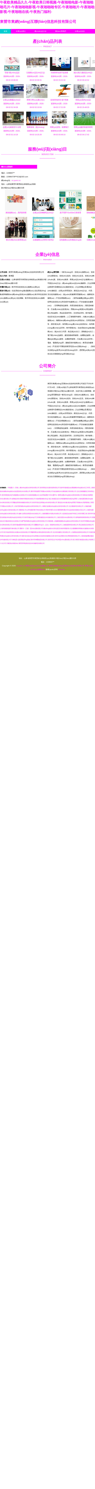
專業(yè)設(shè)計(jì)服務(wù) (36, 566)
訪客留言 (7, 36)
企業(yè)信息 (80, 31)
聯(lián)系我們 (60, 31)
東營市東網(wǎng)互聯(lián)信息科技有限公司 (38, 21)
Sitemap (61, 569)
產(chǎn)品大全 (41, 31)
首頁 (5, 31)
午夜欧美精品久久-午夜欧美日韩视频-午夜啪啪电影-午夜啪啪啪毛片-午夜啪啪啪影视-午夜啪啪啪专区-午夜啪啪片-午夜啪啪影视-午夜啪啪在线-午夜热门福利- (47, 7)
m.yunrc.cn (16, 180)
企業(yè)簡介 (21, 31)
